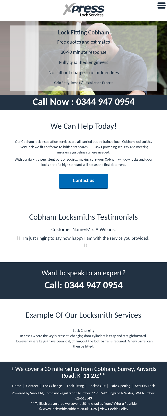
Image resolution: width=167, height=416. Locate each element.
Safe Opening (120, 386)
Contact (32, 386)
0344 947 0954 (105, 102)
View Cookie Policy (114, 409)
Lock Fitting (75, 386)
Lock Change (52, 386)
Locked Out (97, 386)
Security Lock (145, 386)
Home (16, 386)
